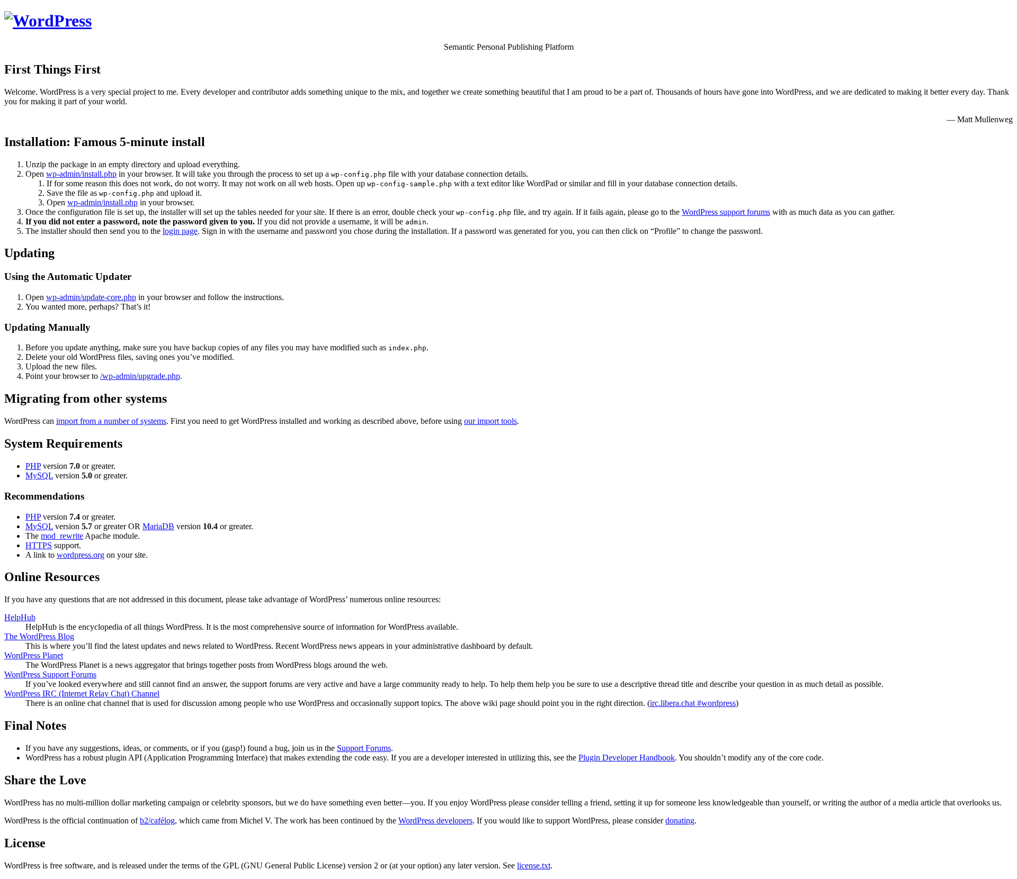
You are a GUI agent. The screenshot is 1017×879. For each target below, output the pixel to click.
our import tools (490, 420)
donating (679, 820)
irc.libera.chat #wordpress (693, 703)
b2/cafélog (157, 820)
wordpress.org (80, 554)
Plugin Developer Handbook (626, 757)
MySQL (39, 475)
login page (180, 230)
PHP (33, 465)
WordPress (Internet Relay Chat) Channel (81, 693)
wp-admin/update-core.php (91, 297)
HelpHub (19, 617)
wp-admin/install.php (81, 173)
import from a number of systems (111, 420)
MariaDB (158, 526)
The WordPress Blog (39, 636)
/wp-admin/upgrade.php (140, 375)
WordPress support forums (726, 211)
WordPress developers (435, 820)
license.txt (533, 865)
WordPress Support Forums (50, 674)
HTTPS (38, 545)
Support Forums (364, 748)
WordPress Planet (33, 655)
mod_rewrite (62, 535)
